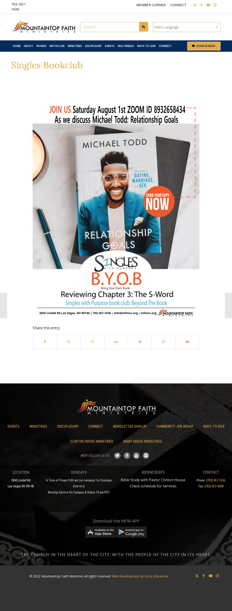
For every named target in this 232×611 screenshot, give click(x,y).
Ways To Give (214, 426)
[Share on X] (68, 342)
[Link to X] (194, 4)
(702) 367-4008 (214, 486)
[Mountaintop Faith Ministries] (45, 27)
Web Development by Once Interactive (140, 576)
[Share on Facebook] (45, 342)
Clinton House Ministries (91, 441)
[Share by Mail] (140, 342)
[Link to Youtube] (208, 4)
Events (13, 426)
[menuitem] (16, 46)
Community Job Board (175, 426)
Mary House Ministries (142, 441)
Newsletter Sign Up (130, 426)
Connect (178, 4)
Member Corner (151, 4)
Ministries (38, 426)
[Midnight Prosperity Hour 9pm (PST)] (3, 305)
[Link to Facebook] (201, 4)
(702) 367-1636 (215, 480)
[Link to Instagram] (215, 4)
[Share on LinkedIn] (116, 342)
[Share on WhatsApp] (92, 342)
